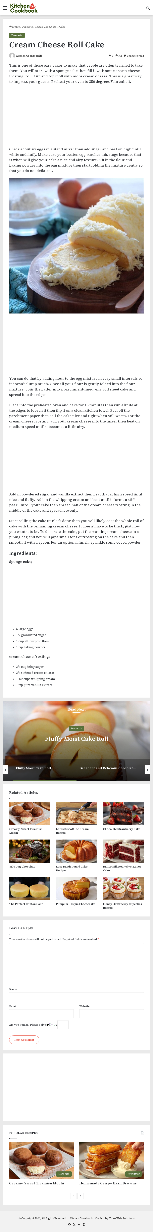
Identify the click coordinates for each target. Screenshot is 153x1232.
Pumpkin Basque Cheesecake (75, 904)
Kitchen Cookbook (27, 55)
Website (84, 1006)
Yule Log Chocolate (22, 867)
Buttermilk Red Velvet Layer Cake (122, 868)
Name (13, 989)
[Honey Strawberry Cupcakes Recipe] (123, 888)
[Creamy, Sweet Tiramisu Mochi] (29, 813)
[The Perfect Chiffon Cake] (29, 888)
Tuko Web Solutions (122, 1218)
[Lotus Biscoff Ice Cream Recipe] (76, 813)
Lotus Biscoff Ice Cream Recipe (72, 831)
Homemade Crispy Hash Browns (108, 1183)
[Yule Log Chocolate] (29, 851)
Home (16, 26)
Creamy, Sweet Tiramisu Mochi (25, 831)
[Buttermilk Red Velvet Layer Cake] (123, 851)
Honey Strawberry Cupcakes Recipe (122, 906)
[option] (76, 741)
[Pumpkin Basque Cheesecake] (76, 888)
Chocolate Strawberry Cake (121, 829)
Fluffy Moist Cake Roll (76, 739)
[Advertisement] (76, 117)
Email (13, 1006)
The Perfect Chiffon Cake (26, 904)
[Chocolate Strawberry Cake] (123, 813)
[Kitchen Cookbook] (24, 8)
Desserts (27, 26)
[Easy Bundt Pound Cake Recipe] (76, 851)
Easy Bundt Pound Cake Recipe (71, 868)
